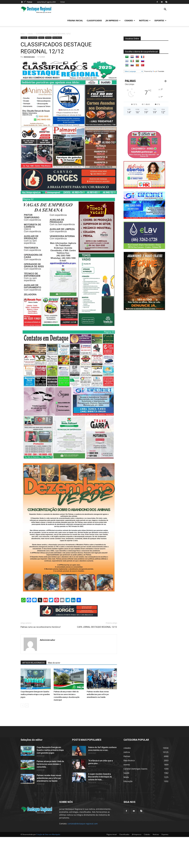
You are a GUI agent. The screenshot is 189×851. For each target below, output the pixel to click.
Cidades (129, 20)
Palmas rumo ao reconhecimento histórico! (41, 627)
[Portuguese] (137, 61)
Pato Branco (57, 38)
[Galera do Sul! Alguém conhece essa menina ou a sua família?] (79, 751)
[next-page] (27, 705)
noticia (41, 38)
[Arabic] (127, 57)
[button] (165, 9)
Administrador (29, 57)
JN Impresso (112, 20)
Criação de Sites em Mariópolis (48, 834)
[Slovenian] (132, 65)
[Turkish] (142, 65)
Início (23, 33)
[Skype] (166, 2)
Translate (161, 71)
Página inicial (75, 20)
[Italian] (132, 61)
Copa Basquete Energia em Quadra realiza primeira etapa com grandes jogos (35, 694)
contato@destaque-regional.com (83, 823)
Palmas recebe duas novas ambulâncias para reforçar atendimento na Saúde (98, 694)
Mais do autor (54, 663)
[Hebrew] (127, 61)
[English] (137, 57)
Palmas (48, 38)
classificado (33, 38)
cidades (30, 33)
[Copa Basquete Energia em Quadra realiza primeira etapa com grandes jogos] (36, 678)
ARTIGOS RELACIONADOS (33, 663)
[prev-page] (22, 705)
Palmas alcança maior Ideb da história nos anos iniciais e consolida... (50, 764)
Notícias (143, 20)
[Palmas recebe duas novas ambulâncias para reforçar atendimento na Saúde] (102, 678)
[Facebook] (157, 2)
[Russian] (142, 61)
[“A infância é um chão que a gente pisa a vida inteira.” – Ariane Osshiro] (79, 764)
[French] (142, 57)
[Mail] (162, 2)
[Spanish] (137, 65)
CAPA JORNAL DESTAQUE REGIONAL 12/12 (97, 627)
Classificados (94, 20)
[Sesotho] (127, 65)
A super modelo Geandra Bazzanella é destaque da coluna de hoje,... (100, 777)
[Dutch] (132, 57)
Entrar (62, 2)
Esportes (159, 20)
